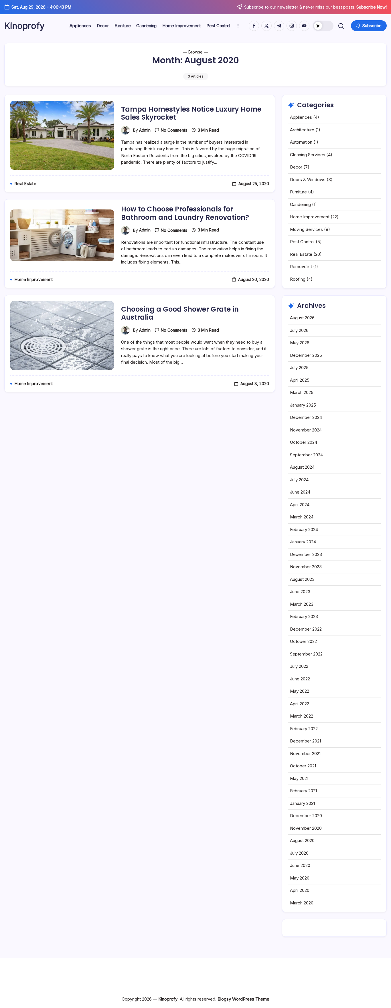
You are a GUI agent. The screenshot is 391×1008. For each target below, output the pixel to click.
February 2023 (304, 616)
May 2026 (299, 342)
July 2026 (299, 330)
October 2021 (303, 766)
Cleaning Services (307, 154)
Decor (296, 167)
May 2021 (299, 778)
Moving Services (306, 229)
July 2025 (299, 367)
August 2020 (302, 840)
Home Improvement (309, 216)
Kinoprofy (24, 26)
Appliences (301, 117)
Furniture (298, 192)
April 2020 (299, 890)
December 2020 (306, 815)
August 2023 (302, 579)
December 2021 (305, 741)
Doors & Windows (307, 179)
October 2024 (303, 442)
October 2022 (303, 641)
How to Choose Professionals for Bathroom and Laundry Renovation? (185, 213)
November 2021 (305, 753)
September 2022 (306, 654)
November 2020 (306, 828)
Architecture (302, 129)
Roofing (297, 279)
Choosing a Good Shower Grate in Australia (180, 313)
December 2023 (306, 554)
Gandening (300, 204)
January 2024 (303, 541)
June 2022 (300, 679)
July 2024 (299, 479)
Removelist (301, 266)
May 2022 (299, 691)
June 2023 (300, 591)
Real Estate (301, 254)
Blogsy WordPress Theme (243, 999)
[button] (323, 26)
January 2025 (303, 405)
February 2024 (304, 529)
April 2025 (299, 380)
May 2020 (299, 878)
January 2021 (302, 803)
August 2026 (302, 317)
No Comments (174, 130)
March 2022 (301, 716)
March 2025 (301, 392)
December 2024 (306, 417)
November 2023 (306, 566)
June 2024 (300, 492)
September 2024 (306, 455)
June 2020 (300, 865)
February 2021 (303, 790)
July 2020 (299, 853)
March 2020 (301, 903)
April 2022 (299, 703)
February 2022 (304, 728)
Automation (301, 142)
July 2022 (299, 666)
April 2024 (299, 504)
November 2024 (306, 430)
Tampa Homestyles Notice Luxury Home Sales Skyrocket (191, 113)
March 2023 (301, 604)
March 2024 (301, 517)
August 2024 (302, 467)
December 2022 (306, 629)
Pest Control (302, 241)
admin (145, 130)
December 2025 (306, 355)
